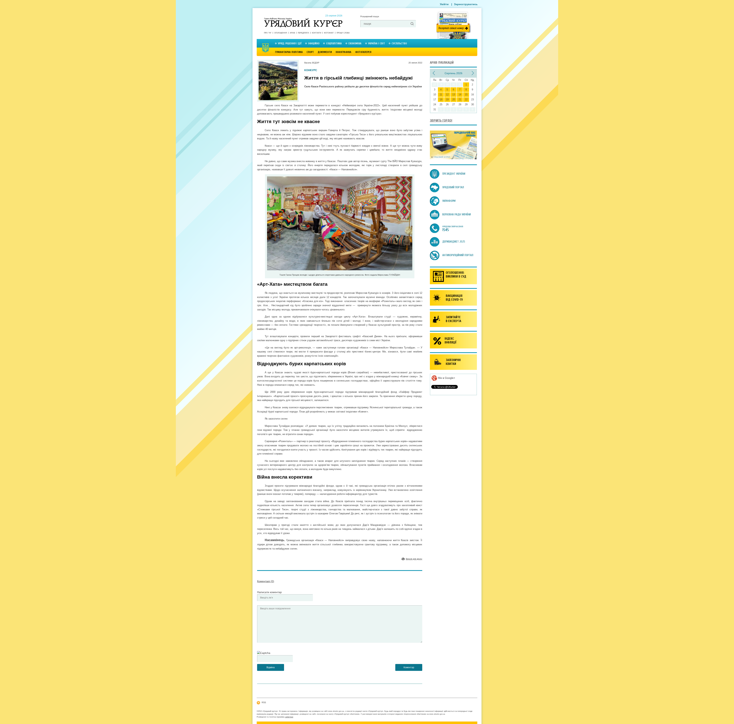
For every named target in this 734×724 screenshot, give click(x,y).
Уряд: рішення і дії (289, 43)
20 (453, 99)
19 (447, 99)
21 (460, 99)
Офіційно (313, 43)
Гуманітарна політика (289, 52)
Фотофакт (329, 33)
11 (441, 94)
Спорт (310, 52)
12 (447, 94)
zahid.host (289, 717)
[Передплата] (453, 158)
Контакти (316, 33)
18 (441, 99)
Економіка (354, 43)
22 (466, 99)
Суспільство (399, 43)
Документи (325, 52)
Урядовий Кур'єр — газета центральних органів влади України (303, 19)
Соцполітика (334, 43)
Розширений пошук (369, 16)
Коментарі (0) (265, 581)
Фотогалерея (363, 52)
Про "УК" (267, 33)
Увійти (444, 4)
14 (460, 94)
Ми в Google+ (446, 377)
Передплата (303, 33)
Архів (292, 33)
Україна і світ (376, 43)
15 (466, 94)
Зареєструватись (466, 4)
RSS (264, 702)
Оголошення (280, 33)
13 (453, 94)
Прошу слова (343, 33)
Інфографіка (343, 52)
